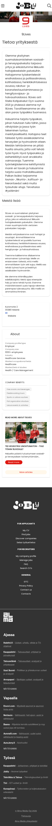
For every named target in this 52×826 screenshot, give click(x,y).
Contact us (26, 589)
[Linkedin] (26, 515)
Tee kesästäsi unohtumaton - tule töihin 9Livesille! (24, 448)
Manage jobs (26, 560)
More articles (25, 472)
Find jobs (26, 534)
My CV (26, 530)
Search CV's (26, 568)
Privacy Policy (26, 585)
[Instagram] (22, 515)
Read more (13, 462)
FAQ (26, 564)
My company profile (26, 556)
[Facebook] (17, 515)
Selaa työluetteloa (26, 542)
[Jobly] (26, 5)
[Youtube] (35, 515)
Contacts (26, 593)
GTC (26, 581)
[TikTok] (31, 515)
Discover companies (26, 538)
